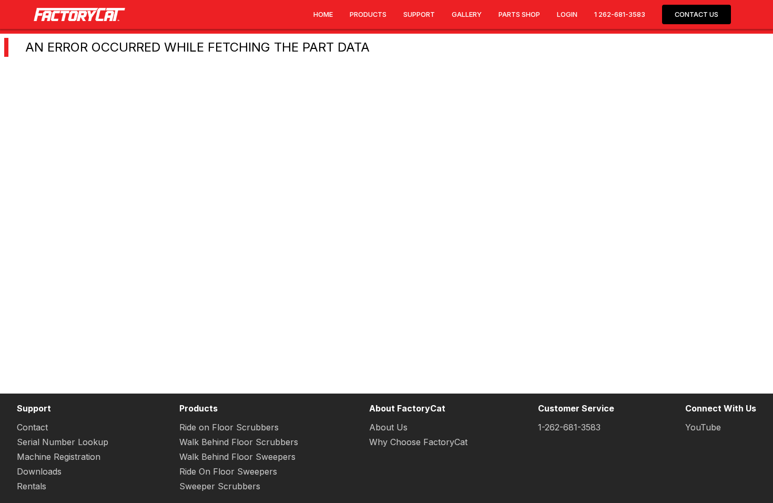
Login (567, 14)
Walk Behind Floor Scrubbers (238, 442)
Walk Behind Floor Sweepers (237, 456)
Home (323, 14)
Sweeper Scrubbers (219, 486)
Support (419, 14)
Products (368, 14)
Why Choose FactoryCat (418, 442)
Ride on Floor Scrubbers (229, 427)
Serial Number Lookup (62, 442)
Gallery (467, 14)
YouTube (703, 427)
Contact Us (696, 14)
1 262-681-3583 (619, 14)
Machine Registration (58, 456)
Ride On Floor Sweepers (228, 471)
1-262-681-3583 (569, 427)
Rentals (31, 486)
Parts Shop (519, 14)
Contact (32, 427)
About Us (388, 427)
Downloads (39, 471)
